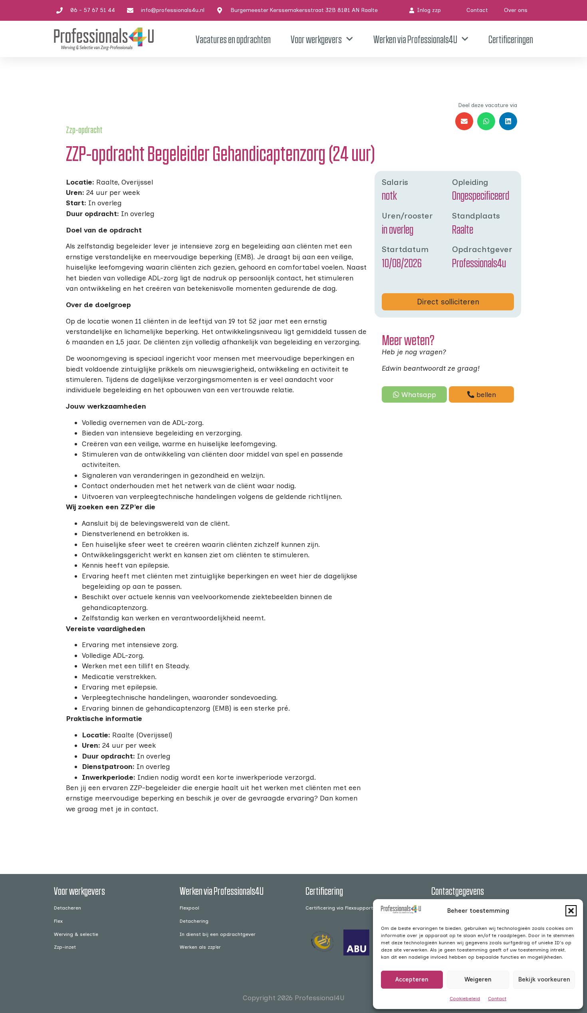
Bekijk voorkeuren (544, 979)
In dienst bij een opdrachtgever (218, 934)
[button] (571, 911)
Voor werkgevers (316, 39)
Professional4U (320, 997)
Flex (58, 921)
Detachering (194, 921)
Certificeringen (510, 39)
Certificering (324, 890)
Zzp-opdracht (84, 129)
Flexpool (189, 908)
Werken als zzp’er (200, 947)
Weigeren (478, 979)
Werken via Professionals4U (415, 39)
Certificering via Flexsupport (339, 908)
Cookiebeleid (465, 998)
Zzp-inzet (65, 947)
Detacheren (67, 908)
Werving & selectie (76, 934)
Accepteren (411, 979)
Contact (497, 998)
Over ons (516, 10)
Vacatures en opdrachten (233, 39)
